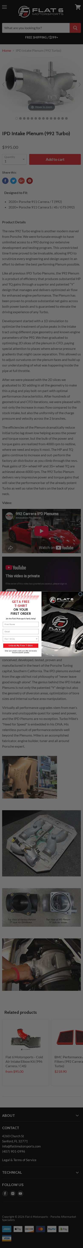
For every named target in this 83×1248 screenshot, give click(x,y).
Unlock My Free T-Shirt (21, 646)
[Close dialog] (80, 594)
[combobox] (20, 638)
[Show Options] (37, 638)
